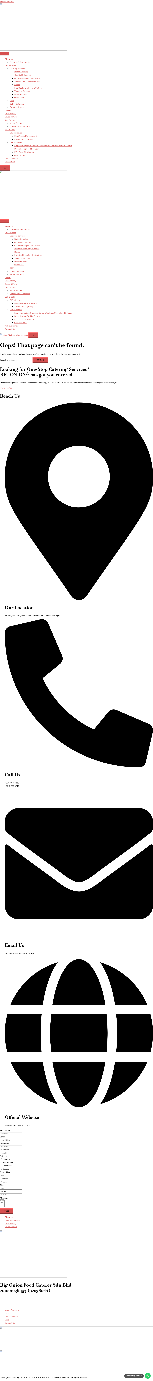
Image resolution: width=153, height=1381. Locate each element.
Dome (17, 84)
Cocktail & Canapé (22, 75)
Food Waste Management (25, 136)
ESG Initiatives (16, 133)
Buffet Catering (21, 72)
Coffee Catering (17, 104)
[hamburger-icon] (4, 53)
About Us (9, 59)
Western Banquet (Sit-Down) (27, 81)
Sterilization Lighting (23, 139)
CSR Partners (20, 155)
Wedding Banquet (22, 91)
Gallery (8, 110)
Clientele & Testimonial (20, 62)
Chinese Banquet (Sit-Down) (27, 78)
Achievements (11, 158)
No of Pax (4, 1191)
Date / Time (5, 1172)
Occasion (4, 1178)
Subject (3, 1156)
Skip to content (7, 1)
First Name (5, 1130)
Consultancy (10, 113)
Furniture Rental (17, 107)
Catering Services (17, 68)
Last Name (4, 1143)
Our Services (10, 65)
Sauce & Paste (11, 117)
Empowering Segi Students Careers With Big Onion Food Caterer (43, 145)
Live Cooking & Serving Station (28, 88)
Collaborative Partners (20, 126)
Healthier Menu (21, 94)
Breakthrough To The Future (27, 149)
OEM (12, 100)
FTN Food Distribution (24, 152)
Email (2, 1137)
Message (4, 1198)
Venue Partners (17, 123)
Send (6, 1211)
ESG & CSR (10, 129)
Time (2, 1185)
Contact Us (10, 161)
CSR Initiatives (16, 142)
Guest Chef (19, 97)
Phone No (4, 1149)
